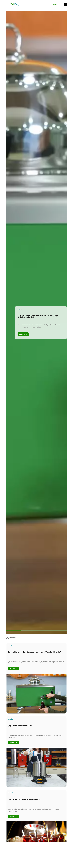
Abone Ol (56, 4)
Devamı (22, 334)
